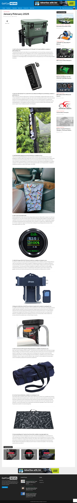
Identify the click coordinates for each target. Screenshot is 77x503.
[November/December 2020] (65, 19)
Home (4, 8)
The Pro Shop (6, 11)
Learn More (5, 487)
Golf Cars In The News (30, 480)
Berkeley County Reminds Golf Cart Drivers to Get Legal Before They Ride (31, 494)
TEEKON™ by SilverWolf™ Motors (63, 43)
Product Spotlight (60, 24)
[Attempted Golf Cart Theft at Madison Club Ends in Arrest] (23, 481)
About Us (20, 8)
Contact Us (26, 8)
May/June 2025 (46, 454)
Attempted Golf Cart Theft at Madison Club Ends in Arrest (31, 482)
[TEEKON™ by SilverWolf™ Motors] (65, 35)
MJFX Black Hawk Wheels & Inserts (64, 95)
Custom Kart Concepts (63, 112)
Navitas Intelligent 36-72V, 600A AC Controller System (64, 77)
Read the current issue (67, 8)
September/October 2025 (29, 454)
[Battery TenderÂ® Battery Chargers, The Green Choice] (65, 121)
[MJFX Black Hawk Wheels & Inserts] (65, 87)
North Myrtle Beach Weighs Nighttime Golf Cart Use (31, 489)
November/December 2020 (64, 26)
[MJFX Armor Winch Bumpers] (65, 53)
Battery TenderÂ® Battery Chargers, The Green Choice (64, 129)
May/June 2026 (11, 454)
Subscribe (32, 8)
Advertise (15, 8)
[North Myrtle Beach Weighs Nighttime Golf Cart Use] (23, 487)
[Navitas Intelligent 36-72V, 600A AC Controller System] (65, 69)
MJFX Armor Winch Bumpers (64, 60)
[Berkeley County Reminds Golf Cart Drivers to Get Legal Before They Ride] (23, 493)
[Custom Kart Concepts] (65, 105)
